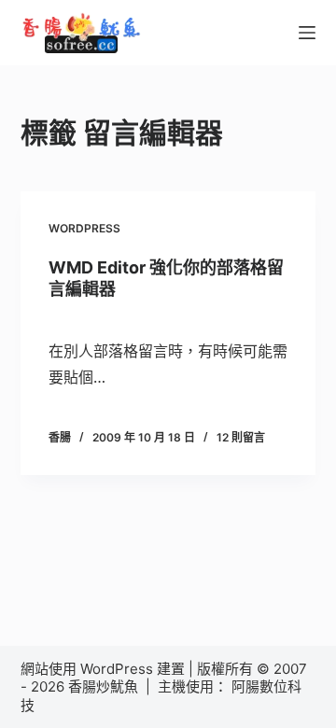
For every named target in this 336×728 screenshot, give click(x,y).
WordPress (84, 228)
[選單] (307, 32)
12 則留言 (241, 437)
